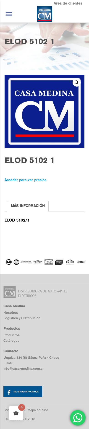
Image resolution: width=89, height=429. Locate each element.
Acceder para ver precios (25, 180)
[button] (77, 82)
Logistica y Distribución (21, 318)
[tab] (28, 206)
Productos (11, 335)
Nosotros (10, 312)
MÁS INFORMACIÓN (28, 206)
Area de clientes (68, 3)
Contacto (10, 351)
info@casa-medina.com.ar (23, 368)
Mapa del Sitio (38, 410)
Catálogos (11, 340)
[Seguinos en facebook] (44, 392)
